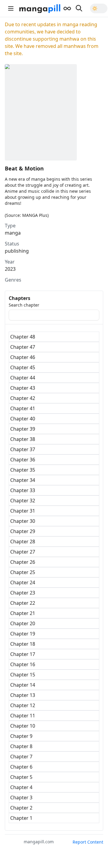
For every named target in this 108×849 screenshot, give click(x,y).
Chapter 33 (22, 490)
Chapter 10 (22, 726)
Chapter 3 (21, 797)
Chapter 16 (22, 664)
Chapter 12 (22, 705)
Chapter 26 (22, 562)
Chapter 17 (22, 654)
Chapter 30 (22, 521)
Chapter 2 (21, 807)
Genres (13, 279)
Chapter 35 (22, 470)
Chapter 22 (22, 603)
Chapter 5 (21, 777)
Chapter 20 (22, 623)
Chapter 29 (22, 531)
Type (10, 225)
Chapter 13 (22, 695)
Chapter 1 (21, 818)
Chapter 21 (22, 613)
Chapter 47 (22, 347)
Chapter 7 (21, 756)
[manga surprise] (67, 8)
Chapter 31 (22, 510)
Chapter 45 (22, 367)
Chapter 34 (22, 480)
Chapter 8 (21, 746)
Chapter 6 (21, 766)
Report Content (88, 842)
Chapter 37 (22, 449)
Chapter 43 (22, 388)
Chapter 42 (22, 398)
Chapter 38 (22, 439)
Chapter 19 (22, 633)
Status (12, 243)
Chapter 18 (22, 644)
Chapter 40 (22, 418)
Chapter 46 (22, 357)
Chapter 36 (22, 459)
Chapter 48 (22, 336)
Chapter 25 (22, 572)
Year (10, 261)
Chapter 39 (22, 429)
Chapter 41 (22, 408)
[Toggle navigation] (11, 8)
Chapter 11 (22, 715)
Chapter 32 (22, 500)
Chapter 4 (21, 787)
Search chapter (24, 305)
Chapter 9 (21, 736)
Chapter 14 (22, 685)
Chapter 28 (22, 541)
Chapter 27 (22, 551)
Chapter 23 (22, 592)
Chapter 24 (22, 582)
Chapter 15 (22, 674)
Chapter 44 (22, 377)
